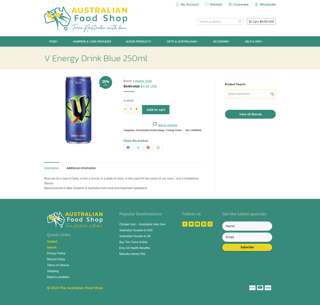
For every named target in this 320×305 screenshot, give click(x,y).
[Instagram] (210, 224)
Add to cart (155, 109)
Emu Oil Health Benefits (134, 248)
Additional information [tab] (81, 168)
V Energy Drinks (173, 130)
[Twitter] (191, 224)
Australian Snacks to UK (135, 236)
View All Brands (250, 114)
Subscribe (247, 247)
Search (272, 94)
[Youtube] (197, 224)
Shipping (53, 271)
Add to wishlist (167, 125)
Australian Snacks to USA (136, 230)
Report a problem (58, 277)
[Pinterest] (148, 147)
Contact (52, 241)
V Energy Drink (142, 81)
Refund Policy (56, 259)
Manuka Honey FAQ (132, 254)
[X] (138, 147)
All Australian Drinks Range (150, 130)
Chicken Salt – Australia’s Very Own (142, 224)
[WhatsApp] (158, 147)
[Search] (239, 21)
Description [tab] (51, 168)
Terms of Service (58, 265)
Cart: (263, 21)
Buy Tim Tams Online (133, 242)
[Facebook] (128, 147)
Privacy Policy (56, 253)
